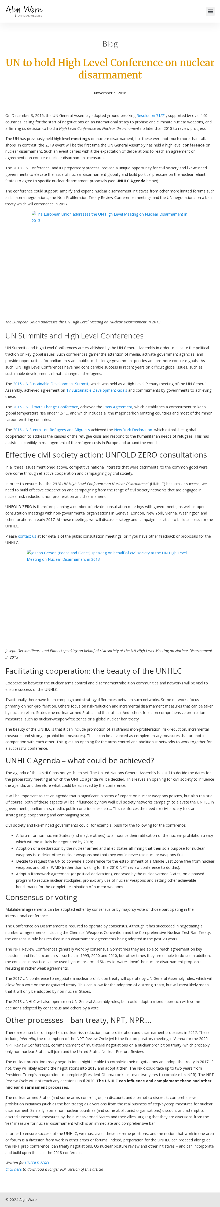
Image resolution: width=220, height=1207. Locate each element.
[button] (210, 11)
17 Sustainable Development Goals (96, 390)
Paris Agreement (117, 406)
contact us (27, 536)
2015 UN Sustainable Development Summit (51, 383)
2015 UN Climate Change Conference (45, 406)
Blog (110, 43)
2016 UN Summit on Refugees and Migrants (51, 429)
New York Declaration (133, 429)
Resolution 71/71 (151, 115)
